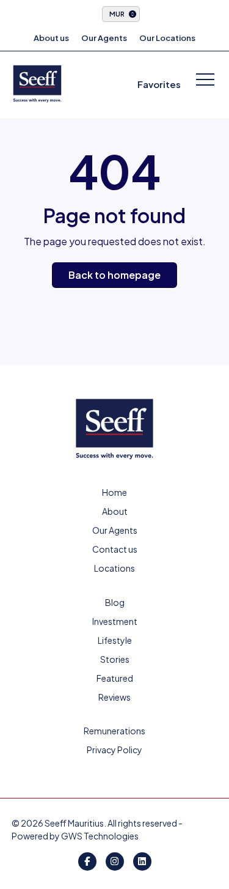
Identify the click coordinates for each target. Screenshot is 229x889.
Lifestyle (115, 640)
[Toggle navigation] (205, 81)
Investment (114, 621)
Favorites (159, 84)
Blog (115, 602)
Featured (114, 678)
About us (51, 38)
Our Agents (104, 38)
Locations (114, 568)
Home (114, 492)
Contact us (114, 549)
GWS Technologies (100, 835)
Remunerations (114, 730)
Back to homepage (114, 274)
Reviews (114, 697)
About (115, 511)
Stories (114, 659)
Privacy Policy (114, 749)
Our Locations (167, 38)
